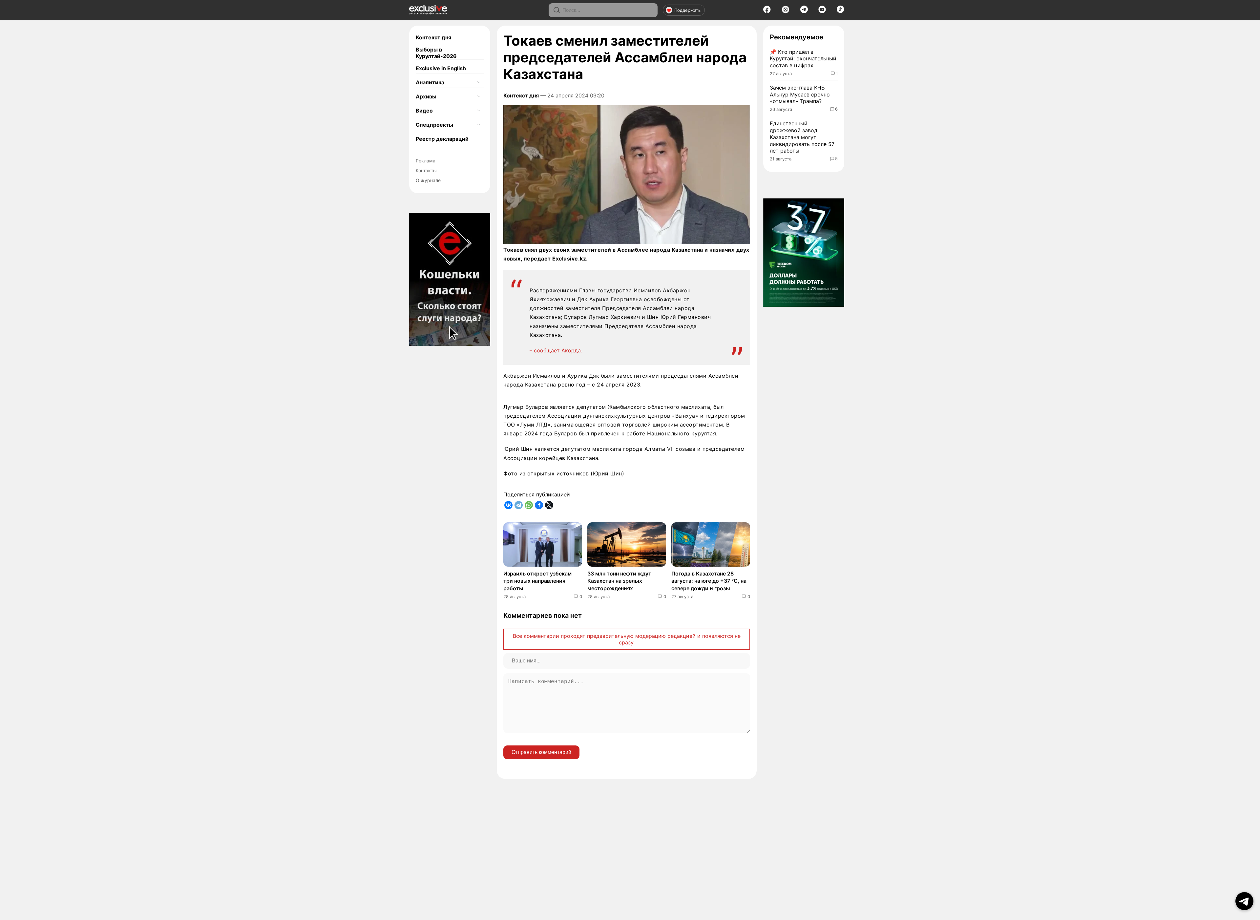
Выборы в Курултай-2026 (436, 52)
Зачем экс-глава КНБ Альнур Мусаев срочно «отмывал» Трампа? (800, 94)
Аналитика (430, 82)
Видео (424, 110)
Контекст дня (433, 37)
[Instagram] (785, 11)
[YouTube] (822, 11)
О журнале (428, 180)
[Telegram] (804, 11)
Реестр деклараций (442, 139)
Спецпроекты (434, 124)
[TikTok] (840, 11)
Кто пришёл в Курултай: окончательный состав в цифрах (803, 59)
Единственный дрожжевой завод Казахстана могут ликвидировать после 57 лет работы (802, 137)
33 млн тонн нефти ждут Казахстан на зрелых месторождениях (619, 581)
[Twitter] (549, 505)
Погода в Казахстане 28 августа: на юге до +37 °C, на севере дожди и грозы (708, 581)
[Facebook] (767, 11)
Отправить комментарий (541, 752)
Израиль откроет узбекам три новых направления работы (537, 581)
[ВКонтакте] (508, 505)
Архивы (426, 96)
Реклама (425, 160)
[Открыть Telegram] (1244, 901)
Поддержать (687, 10)
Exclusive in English (441, 68)
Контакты (426, 170)
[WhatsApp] (529, 505)
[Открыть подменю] (478, 82)
